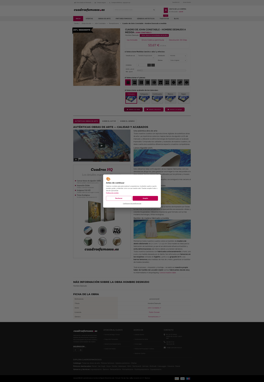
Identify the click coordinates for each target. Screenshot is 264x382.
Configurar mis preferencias (132, 203)
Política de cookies (112, 193)
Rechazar (118, 198)
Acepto (145, 198)
